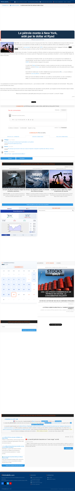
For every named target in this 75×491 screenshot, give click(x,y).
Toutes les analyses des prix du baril (15, 465)
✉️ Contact (49, 477)
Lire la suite (68, 448)
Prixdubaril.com (5, 5)
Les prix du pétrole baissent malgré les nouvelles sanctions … (14, 190)
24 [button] (3, 294)
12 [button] (13, 284)
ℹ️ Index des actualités (35, 480)
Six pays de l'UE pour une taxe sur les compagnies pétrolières (56, 300)
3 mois (14, 234)
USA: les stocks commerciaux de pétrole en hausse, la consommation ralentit (56, 294)
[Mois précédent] (5, 267)
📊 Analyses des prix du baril (36, 482)
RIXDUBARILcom (7, 475)
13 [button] (18, 284)
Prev (70, 167)
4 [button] (8, 279)
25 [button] (8, 294)
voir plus (6, 143)
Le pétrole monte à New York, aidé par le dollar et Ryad (37, 34)
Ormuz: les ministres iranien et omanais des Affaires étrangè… (37, 190)
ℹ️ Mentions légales (51, 479)
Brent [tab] (9, 208)
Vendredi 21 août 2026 (11, 419)
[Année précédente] (2, 267)
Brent (33, 421)
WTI (41, 47)
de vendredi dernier (53, 422)
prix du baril (26, 47)
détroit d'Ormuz (23, 426)
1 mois (5, 234)
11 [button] (8, 284)
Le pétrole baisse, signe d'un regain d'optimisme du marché (61, 190)
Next (72, 167)
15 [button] (29, 284)
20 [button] (18, 289)
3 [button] (3, 279)
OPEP (27, 62)
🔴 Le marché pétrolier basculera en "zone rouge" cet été (42, 439)
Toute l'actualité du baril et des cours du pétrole (37, 204)
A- (72, 5)
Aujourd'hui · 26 (18, 267)
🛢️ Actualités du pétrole (14, 5)
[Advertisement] (37, 19)
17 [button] (3, 289)
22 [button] (29, 289)
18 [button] (8, 289)
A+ (69, 5)
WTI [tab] (28, 208)
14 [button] (23, 284)
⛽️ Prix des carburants (35, 484)
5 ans (32, 234)
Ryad (34, 65)
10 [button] (3, 284)
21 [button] (23, 289)
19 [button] (13, 289)
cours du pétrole (35, 73)
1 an (23, 234)
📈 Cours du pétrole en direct (36, 477)
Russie (37, 67)
